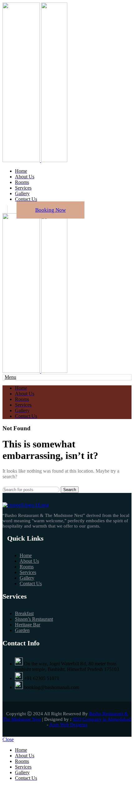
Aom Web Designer (68, 724)
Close (8, 739)
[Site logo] (21, 160)
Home (26, 555)
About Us (29, 561)
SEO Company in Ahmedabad (102, 719)
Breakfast (24, 613)
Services (28, 572)
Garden (22, 630)
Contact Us (31, 583)
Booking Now (50, 210)
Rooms (27, 566)
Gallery (27, 578)
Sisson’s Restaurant (34, 619)
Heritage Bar (27, 624)
